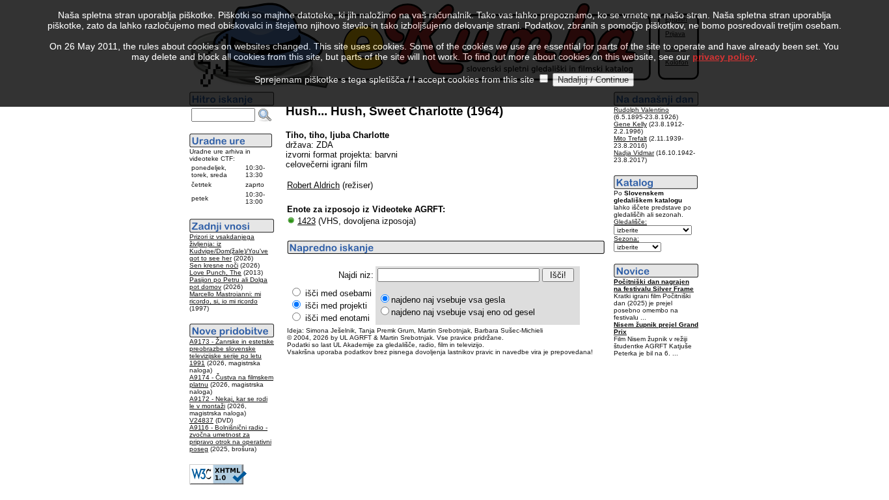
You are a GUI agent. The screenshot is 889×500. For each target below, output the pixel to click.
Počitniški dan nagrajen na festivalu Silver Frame (654, 285)
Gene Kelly (630, 124)
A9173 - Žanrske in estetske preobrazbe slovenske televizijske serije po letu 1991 (231, 352)
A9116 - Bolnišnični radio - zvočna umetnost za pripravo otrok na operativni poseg (230, 438)
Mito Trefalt (630, 138)
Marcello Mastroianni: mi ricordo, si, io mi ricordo (225, 297)
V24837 (201, 420)
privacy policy (723, 56)
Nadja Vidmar (634, 152)
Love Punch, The (215, 272)
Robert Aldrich (313, 185)
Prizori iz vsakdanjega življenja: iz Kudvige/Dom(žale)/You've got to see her (228, 247)
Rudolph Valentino (641, 109)
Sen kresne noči (213, 265)
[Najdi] (265, 115)
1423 (306, 221)
